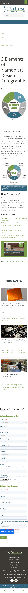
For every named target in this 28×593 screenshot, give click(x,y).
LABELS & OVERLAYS (7, 45)
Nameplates (22, 261)
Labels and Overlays (11, 261)
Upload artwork (14, 562)
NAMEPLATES (5, 37)
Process (7, 318)
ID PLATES (4, 41)
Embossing (13, 350)
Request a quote (14, 560)
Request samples (14, 557)
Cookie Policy (14, 567)
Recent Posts (5, 33)
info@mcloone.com (19, 577)
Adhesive (20, 352)
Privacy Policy (14, 565)
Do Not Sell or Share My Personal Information (14, 571)
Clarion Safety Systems (11, 586)
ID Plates (5, 320)
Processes (22, 318)
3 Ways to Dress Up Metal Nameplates (13, 223)
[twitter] (14, 591)
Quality (7, 350)
